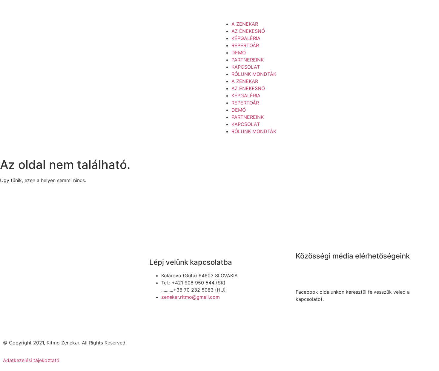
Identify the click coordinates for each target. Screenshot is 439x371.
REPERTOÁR (245, 45)
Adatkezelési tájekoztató (31, 360)
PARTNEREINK (247, 60)
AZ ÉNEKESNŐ (248, 31)
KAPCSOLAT (245, 67)
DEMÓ (238, 53)
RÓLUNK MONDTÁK (253, 74)
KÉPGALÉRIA (245, 38)
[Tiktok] (319, 273)
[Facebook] (303, 273)
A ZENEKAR (244, 24)
